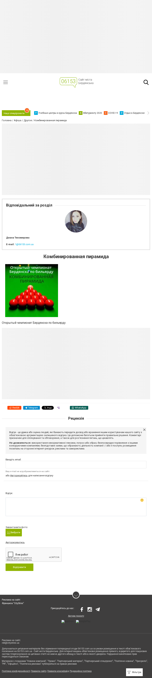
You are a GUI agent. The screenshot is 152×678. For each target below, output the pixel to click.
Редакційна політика (81, 671)
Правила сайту (39, 671)
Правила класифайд (58, 671)
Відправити (19, 567)
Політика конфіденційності (16, 671)
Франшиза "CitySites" (13, 603)
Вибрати (15, 532)
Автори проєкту (76, 616)
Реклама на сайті (11, 599)
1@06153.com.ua (24, 244)
